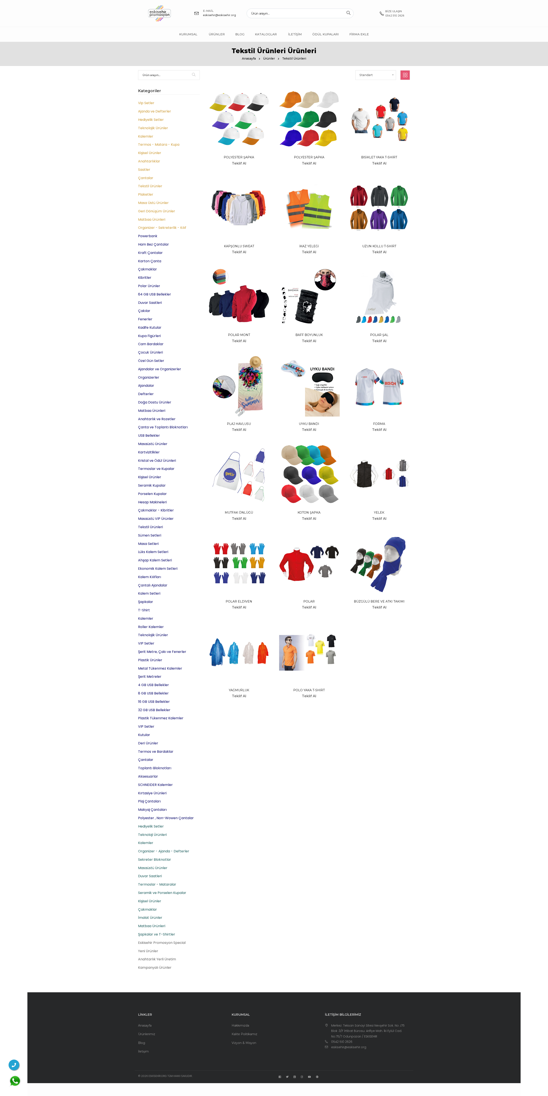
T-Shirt (144, 610)
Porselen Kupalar (152, 493)
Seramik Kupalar (152, 485)
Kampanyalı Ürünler (154, 967)
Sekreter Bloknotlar (154, 859)
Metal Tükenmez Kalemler (160, 668)
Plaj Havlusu (239, 424)
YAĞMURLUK (239, 690)
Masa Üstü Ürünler (153, 202)
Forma (379, 424)
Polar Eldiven (239, 601)
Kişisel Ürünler (149, 152)
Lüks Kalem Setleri (153, 551)
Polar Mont (239, 335)
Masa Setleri (148, 543)
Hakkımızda (240, 1025)
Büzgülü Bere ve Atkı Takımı (379, 601)
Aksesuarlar (148, 776)
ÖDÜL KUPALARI (325, 34)
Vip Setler (146, 102)
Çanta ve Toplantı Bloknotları (163, 427)
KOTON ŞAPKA (309, 512)
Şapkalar (145, 601)
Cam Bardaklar (151, 344)
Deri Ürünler (148, 743)
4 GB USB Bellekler (153, 684)
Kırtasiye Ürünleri (152, 793)
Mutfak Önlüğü (239, 512)
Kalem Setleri (149, 593)
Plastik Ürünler (150, 660)
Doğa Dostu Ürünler (154, 402)
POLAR (309, 601)
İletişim (295, 34)
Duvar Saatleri (150, 302)
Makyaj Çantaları (152, 809)
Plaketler (145, 194)
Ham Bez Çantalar (153, 244)
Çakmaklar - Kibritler (156, 510)
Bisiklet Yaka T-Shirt (379, 157)
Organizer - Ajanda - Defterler (163, 851)
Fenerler (145, 319)
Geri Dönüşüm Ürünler (156, 211)
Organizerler (148, 377)
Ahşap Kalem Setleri (155, 560)
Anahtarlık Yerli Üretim (157, 959)
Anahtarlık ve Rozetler (157, 419)
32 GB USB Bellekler (154, 710)
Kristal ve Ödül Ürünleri (157, 460)
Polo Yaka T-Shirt (309, 690)
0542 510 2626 (341, 1042)
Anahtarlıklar (149, 161)
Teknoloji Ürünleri (152, 834)
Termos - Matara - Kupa (158, 144)
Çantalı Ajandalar (152, 585)
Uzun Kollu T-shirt (379, 246)
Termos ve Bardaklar (155, 751)
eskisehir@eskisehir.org (219, 15)
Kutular (144, 734)
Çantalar (145, 177)
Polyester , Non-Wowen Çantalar (166, 818)
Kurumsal (188, 34)
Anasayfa (249, 58)
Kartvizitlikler (149, 452)
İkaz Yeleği (309, 246)
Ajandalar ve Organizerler (159, 369)
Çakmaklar (147, 269)
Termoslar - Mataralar (157, 884)
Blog (239, 34)
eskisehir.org (158, 1076)
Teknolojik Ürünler (153, 128)
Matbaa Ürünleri (151, 219)
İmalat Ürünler (150, 917)
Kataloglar (266, 34)
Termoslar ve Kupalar (156, 468)
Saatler (144, 169)
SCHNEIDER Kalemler (155, 784)
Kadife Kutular (149, 327)
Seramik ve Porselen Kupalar (162, 892)
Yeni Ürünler (148, 951)
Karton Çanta (149, 261)
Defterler (146, 393)
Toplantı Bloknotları (154, 768)
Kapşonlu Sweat (239, 246)
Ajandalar (146, 385)
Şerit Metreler (149, 676)
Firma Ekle (359, 34)
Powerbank (147, 236)
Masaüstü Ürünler (152, 443)
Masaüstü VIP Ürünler (156, 518)
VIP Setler (146, 643)
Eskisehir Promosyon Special (162, 942)
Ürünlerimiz (146, 1034)
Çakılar (144, 310)
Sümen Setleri (149, 535)
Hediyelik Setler (151, 119)
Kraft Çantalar (150, 252)
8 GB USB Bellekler (153, 693)
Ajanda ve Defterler (154, 111)
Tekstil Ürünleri (150, 527)
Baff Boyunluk (309, 335)
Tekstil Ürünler (150, 186)
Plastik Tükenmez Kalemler (160, 718)
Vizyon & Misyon (244, 1043)
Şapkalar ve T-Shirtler (156, 934)
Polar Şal (379, 335)
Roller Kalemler (151, 626)
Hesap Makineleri (152, 502)
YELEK (379, 512)
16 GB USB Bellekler (154, 701)
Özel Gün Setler (151, 360)
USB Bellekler (149, 435)
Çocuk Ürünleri (150, 352)
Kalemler (145, 136)
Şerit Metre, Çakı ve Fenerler (162, 651)
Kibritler (144, 277)
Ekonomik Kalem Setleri (157, 568)
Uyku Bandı (309, 424)
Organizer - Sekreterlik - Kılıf (162, 227)
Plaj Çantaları (149, 801)
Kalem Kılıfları (149, 576)
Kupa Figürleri (149, 335)
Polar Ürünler (149, 285)
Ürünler (217, 34)
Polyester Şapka (239, 157)
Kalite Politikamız (244, 1034)
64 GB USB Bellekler (154, 294)
